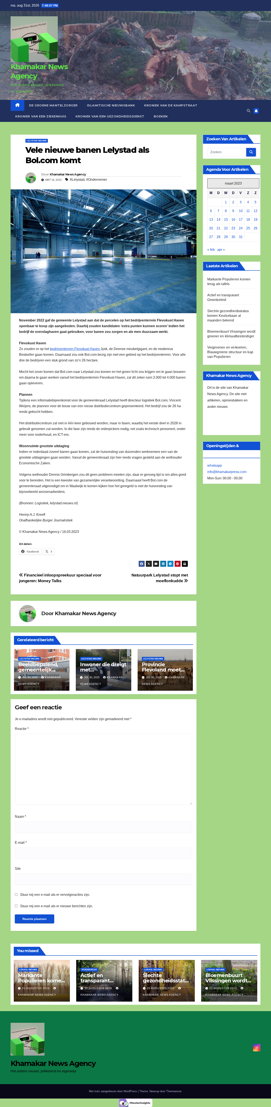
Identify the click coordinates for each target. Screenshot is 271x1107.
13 (211, 219)
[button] (248, 111)
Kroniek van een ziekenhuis (40, 116)
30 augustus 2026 (98, 988)
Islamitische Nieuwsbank (111, 105)
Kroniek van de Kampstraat (171, 105)
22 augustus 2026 (223, 988)
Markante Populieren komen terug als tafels (41, 980)
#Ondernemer (96, 179)
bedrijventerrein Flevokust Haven (75, 349)
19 (255, 219)
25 (248, 228)
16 (233, 219)
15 (226, 219)
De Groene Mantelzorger (53, 105)
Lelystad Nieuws (37, 140)
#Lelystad (77, 179)
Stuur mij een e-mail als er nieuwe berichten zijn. (56, 906)
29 (226, 237)
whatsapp (214, 465)
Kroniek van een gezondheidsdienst (110, 116)
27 (211, 237)
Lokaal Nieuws (28, 969)
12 (255, 211)
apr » (221, 249)
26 (255, 228)
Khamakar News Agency (68, 174)
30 (233, 237)
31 (241, 237)
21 (218, 228)
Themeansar (173, 1091)
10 (241, 211)
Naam (20, 816)
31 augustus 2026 (36, 988)
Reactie (22, 729)
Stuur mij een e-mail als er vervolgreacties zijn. (55, 894)
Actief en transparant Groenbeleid (96, 980)
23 (233, 228)
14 (218, 219)
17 (241, 219)
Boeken (161, 116)
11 (248, 211)
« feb (211, 249)
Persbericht (89, 969)
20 (211, 228)
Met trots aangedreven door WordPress (113, 1091)
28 (218, 237)
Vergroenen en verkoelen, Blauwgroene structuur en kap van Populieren (230, 352)
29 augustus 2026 (161, 988)
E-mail (21, 842)
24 (241, 228)
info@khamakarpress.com (226, 472)
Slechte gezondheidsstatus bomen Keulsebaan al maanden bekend (228, 315)
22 (226, 228)
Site (18, 868)
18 (248, 219)
